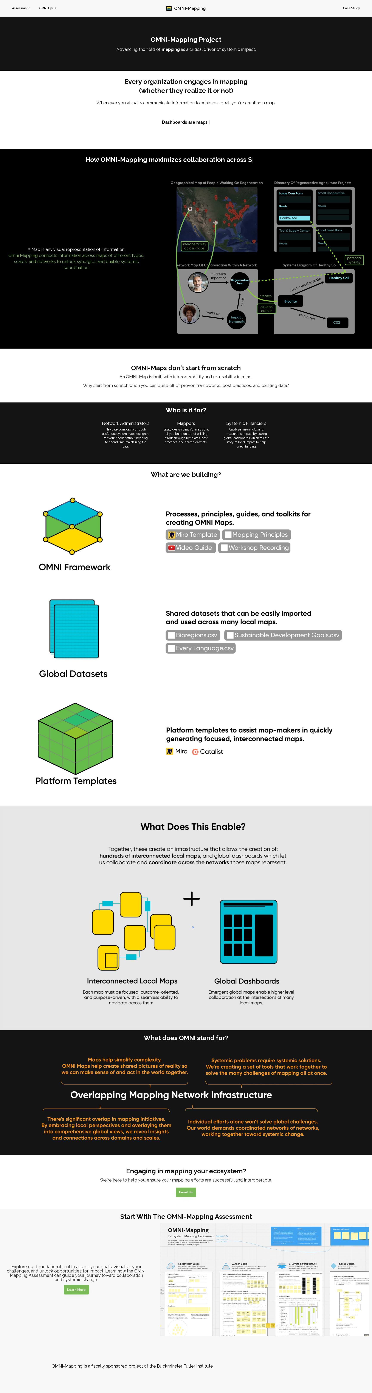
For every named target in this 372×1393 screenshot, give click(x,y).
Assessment (21, 8)
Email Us (186, 1192)
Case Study (351, 8)
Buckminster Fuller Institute (185, 1366)
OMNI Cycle (47, 8)
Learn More (76, 1290)
